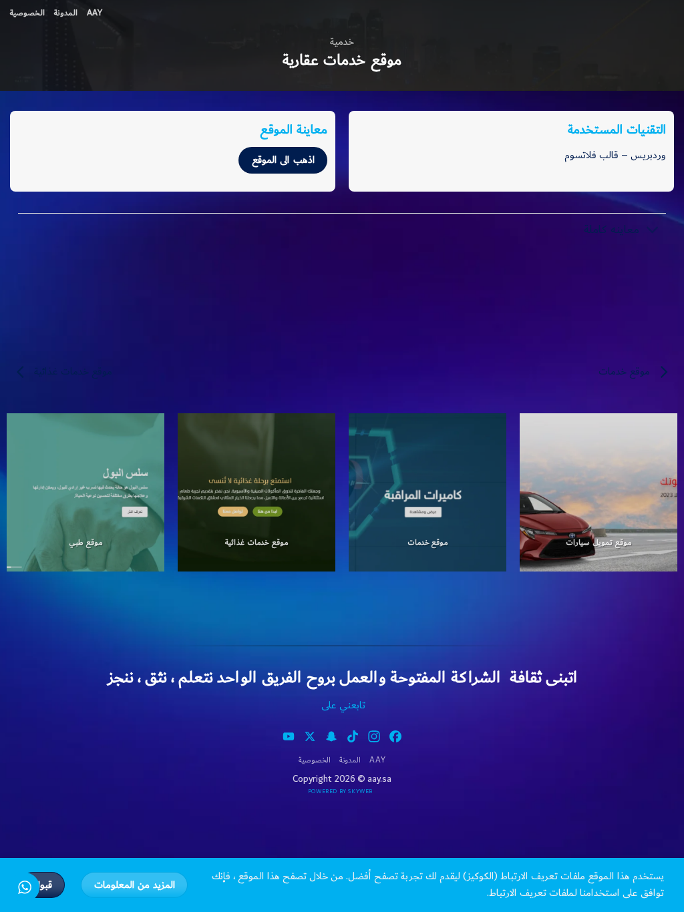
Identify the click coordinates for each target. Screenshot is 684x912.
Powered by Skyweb (340, 791)
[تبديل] (653, 231)
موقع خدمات (625, 372)
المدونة (65, 13)
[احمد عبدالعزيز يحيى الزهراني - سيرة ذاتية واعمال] (664, 10)
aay (94, 13)
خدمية (342, 42)
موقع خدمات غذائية (71, 372)
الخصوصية (27, 13)
